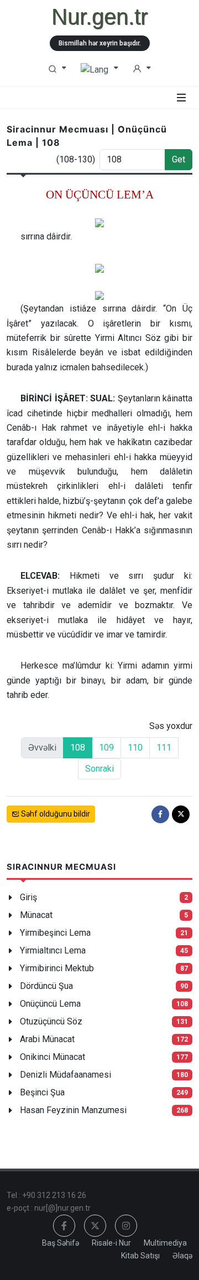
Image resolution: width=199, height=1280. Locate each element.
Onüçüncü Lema (50, 1003)
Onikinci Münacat (52, 1057)
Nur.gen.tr (99, 16)
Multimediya (165, 1242)
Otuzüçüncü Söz (51, 1021)
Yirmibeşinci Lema (55, 932)
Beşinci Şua (42, 1092)
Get (178, 159)
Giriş (28, 897)
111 (163, 747)
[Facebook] (160, 814)
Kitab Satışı (140, 1255)
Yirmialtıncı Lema (53, 950)
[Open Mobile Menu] (181, 97)
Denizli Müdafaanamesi (65, 1074)
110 (135, 747)
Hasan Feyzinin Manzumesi (73, 1110)
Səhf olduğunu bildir (54, 813)
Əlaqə (182, 1255)
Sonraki (99, 768)
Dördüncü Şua (46, 986)
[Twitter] (181, 814)
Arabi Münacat (47, 1039)
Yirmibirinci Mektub (57, 968)
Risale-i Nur (111, 1242)
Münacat (36, 915)
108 (77, 747)
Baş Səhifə (60, 1242)
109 (106, 747)
